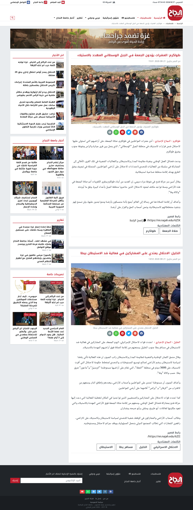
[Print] (109, 132)
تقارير (79, 18)
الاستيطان (106, 447)
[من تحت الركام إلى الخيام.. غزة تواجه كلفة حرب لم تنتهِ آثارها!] (60, 64)
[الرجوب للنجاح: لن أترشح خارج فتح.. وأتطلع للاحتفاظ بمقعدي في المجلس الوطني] (25, 319)
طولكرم (151, 230)
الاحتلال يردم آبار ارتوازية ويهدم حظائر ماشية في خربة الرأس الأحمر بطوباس (35, 94)
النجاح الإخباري (175, 13)
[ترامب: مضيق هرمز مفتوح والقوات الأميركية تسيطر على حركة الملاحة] (60, 116)
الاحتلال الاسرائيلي (165, 447)
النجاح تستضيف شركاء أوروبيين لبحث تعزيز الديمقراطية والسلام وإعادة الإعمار (25, 202)
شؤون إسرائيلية (111, 18)
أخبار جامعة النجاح (64, 18)
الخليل (143, 447)
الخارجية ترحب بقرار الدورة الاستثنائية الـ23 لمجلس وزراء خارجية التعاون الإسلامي (36, 127)
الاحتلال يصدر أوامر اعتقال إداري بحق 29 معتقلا (35, 74)
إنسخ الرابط (137, 220)
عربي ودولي (93, 18)
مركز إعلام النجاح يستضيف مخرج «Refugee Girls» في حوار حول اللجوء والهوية (53, 168)
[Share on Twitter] (128, 132)
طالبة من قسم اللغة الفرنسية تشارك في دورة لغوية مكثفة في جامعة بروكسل (26, 167)
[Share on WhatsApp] (116, 132)
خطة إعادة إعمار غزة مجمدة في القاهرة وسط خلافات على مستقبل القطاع (33, 230)
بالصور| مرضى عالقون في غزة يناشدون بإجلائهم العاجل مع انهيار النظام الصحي (33, 258)
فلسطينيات (145, 18)
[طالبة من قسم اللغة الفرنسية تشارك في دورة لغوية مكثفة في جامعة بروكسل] (25, 153)
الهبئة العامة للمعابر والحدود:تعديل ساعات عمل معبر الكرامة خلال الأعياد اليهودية (36, 105)
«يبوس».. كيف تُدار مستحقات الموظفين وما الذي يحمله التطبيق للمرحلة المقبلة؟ (25, 301)
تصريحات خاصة (55, 274)
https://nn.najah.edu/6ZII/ (164, 436)
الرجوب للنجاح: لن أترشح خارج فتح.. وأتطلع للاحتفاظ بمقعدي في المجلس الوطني (25, 333)
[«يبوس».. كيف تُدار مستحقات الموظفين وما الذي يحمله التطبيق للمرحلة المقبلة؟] (25, 287)
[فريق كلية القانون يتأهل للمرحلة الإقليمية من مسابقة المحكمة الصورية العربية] (51, 188)
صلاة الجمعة (170, 230)
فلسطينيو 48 (128, 18)
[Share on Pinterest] (122, 132)
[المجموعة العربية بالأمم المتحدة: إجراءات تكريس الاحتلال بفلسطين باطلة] (60, 84)
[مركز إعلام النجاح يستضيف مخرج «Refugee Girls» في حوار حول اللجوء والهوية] (51, 153)
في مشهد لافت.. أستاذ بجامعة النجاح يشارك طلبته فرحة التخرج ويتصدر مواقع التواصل (32, 244)
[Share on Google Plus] (135, 132)
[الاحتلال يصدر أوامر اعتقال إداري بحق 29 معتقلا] (60, 74)
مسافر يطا (126, 447)
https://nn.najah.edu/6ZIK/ (163, 220)
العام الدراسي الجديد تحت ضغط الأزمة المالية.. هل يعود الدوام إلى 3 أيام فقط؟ (52, 333)
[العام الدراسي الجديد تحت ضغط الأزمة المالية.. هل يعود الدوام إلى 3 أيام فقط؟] (51, 319)
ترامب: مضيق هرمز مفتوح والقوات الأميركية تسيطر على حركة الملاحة (37, 115)
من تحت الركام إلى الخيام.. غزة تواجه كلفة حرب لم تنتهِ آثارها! (36, 64)
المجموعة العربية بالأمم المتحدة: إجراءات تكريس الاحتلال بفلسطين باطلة (34, 84)
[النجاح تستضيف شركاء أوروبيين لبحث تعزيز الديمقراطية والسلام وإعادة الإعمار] (25, 188)
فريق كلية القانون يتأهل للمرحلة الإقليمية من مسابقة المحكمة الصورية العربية (52, 202)
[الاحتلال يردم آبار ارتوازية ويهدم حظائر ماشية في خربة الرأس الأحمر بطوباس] (60, 94)
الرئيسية (180, 23)
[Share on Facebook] (141, 132)
